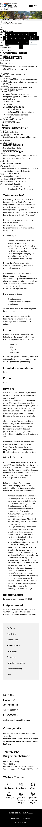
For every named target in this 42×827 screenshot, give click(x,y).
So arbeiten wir (12, 107)
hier (9, 744)
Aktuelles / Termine (13, 102)
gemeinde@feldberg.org (20, 720)
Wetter (33, 788)
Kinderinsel (6, 117)
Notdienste (9, 788)
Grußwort (11, 628)
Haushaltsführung (14, 669)
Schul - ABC (14, 112)
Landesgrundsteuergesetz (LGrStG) (17, 599)
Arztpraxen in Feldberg (11, 122)
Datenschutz (26, 819)
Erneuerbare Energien (10, 150)
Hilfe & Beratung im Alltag (12, 127)
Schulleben (10, 99)
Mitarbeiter (11, 634)
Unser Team (11, 94)
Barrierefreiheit (20, 822)
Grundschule (7, 91)
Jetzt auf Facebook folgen (21, 800)
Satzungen (11, 657)
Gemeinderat (12, 640)
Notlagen (5, 125)
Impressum (15, 819)
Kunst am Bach (8, 138)
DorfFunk (5, 169)
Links (9, 674)
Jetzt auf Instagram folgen (32, 800)
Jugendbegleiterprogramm (16, 96)
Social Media (7, 171)
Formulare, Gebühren (16, 663)
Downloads (21, 788)
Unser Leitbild (15, 109)
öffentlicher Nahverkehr (11, 148)
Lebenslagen (12, 651)
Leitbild (9, 104)
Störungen (9, 797)
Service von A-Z (13, 645)
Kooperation (11, 114)
